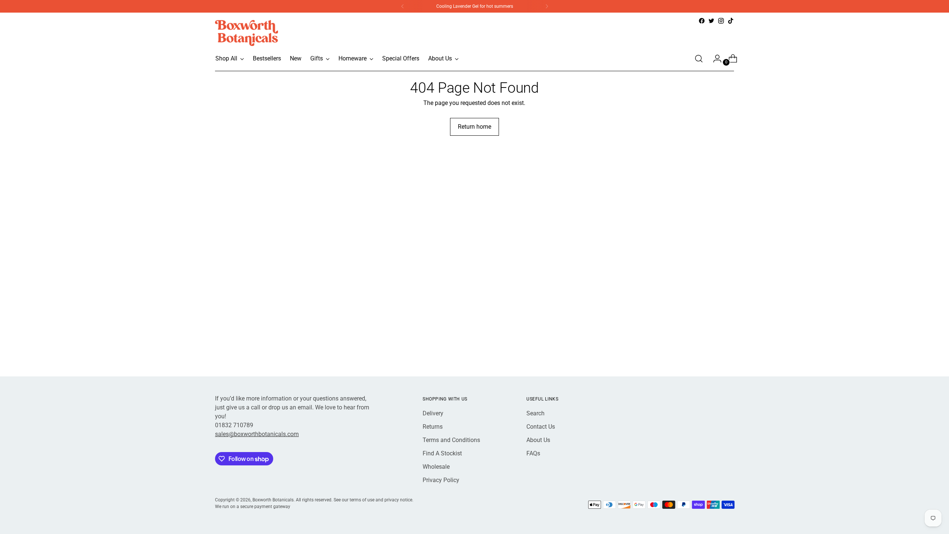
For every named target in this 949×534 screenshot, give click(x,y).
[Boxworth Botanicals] (246, 33)
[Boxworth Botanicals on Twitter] (711, 20)
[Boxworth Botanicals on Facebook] (701, 20)
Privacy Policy (441, 480)
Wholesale (436, 466)
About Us (538, 440)
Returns (433, 426)
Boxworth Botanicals (273, 499)
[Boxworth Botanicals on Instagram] (721, 20)
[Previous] (402, 6)
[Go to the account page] (714, 58)
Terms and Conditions (451, 440)
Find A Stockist (442, 453)
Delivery (433, 413)
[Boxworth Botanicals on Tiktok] (730, 20)
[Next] (547, 6)
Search (535, 413)
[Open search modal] (698, 58)
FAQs (533, 453)
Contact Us (540, 426)
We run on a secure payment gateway (252, 506)
